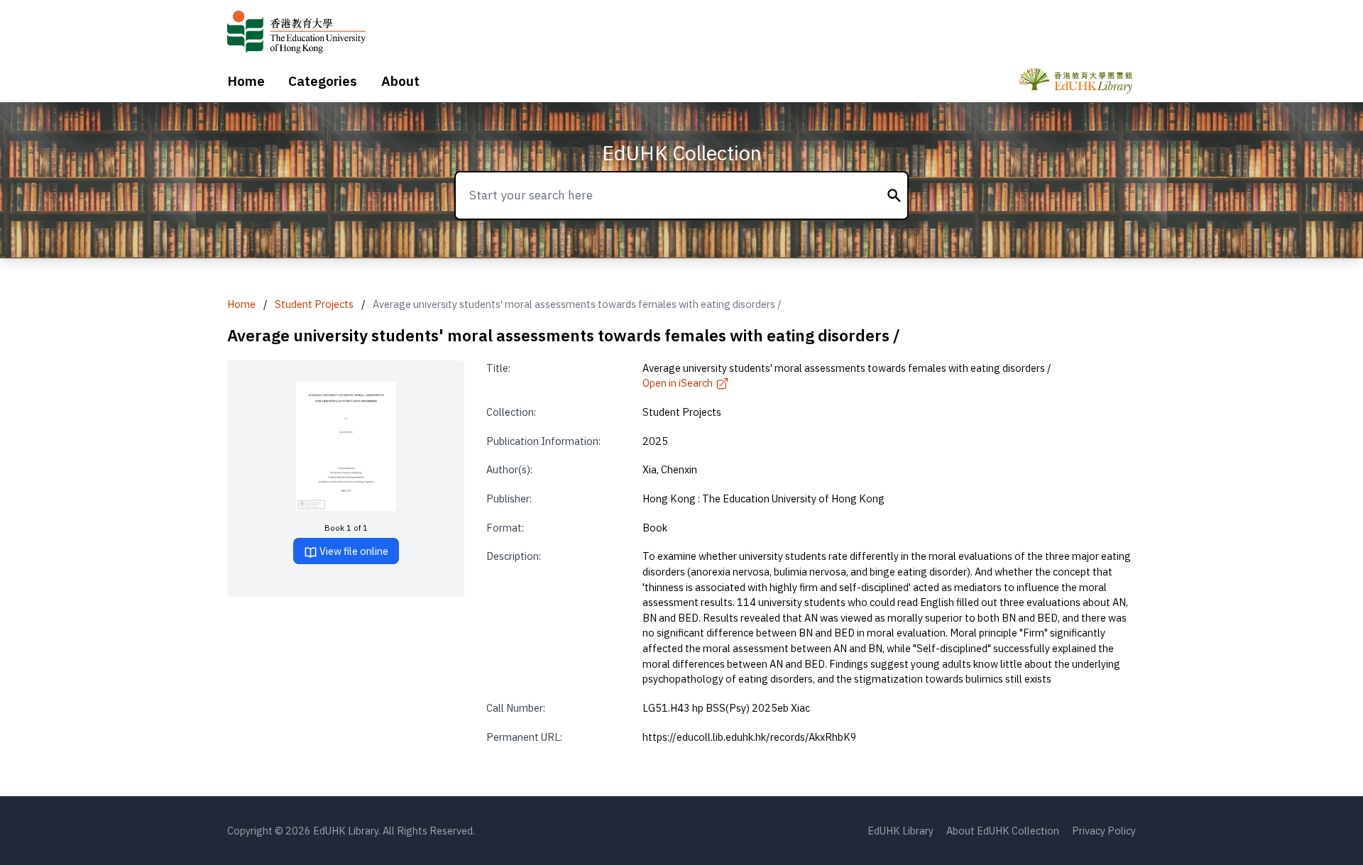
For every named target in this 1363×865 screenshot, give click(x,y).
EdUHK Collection (682, 153)
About (400, 80)
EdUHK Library (900, 830)
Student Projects (314, 304)
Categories (322, 80)
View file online (352, 551)
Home (246, 80)
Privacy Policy (1104, 830)
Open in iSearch (677, 383)
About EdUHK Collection (1002, 830)
